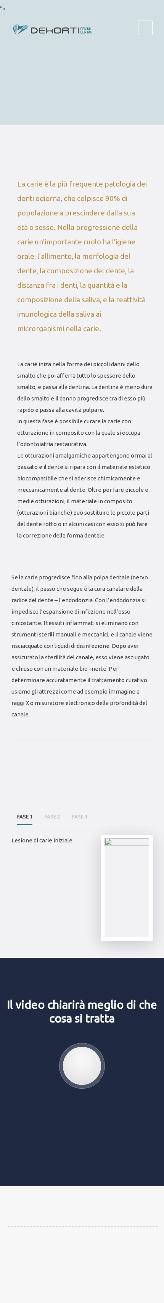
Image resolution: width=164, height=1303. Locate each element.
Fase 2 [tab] (52, 816)
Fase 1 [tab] (24, 816)
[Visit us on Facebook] (21, 1262)
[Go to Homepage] (53, 22)
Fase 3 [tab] (79, 816)
